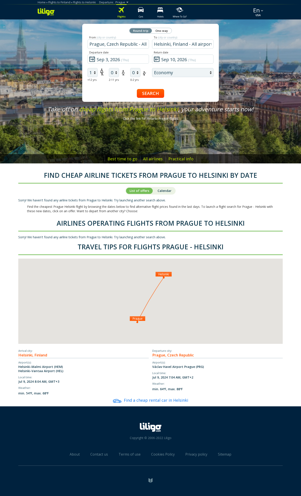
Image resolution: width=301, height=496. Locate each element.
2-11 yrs (114, 80)
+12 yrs (92, 80)
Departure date (99, 52)
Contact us (99, 454)
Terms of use (130, 454)
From (102, 37)
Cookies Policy (163, 454)
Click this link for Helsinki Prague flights (150, 118)
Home (42, 2)
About (75, 454)
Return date (161, 52)
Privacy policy (196, 454)
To (165, 37)
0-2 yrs (134, 80)
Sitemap (224, 454)
